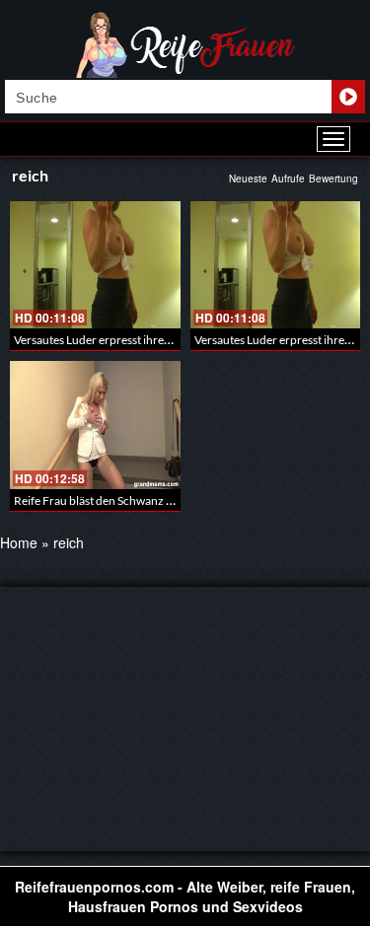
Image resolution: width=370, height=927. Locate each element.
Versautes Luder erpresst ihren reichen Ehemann (138, 339)
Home (18, 542)
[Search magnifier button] (348, 96)
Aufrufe (288, 178)
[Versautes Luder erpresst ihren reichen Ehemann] (95, 264)
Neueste (248, 178)
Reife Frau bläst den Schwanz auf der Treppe (127, 500)
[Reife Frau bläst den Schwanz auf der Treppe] (95, 424)
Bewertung (333, 178)
